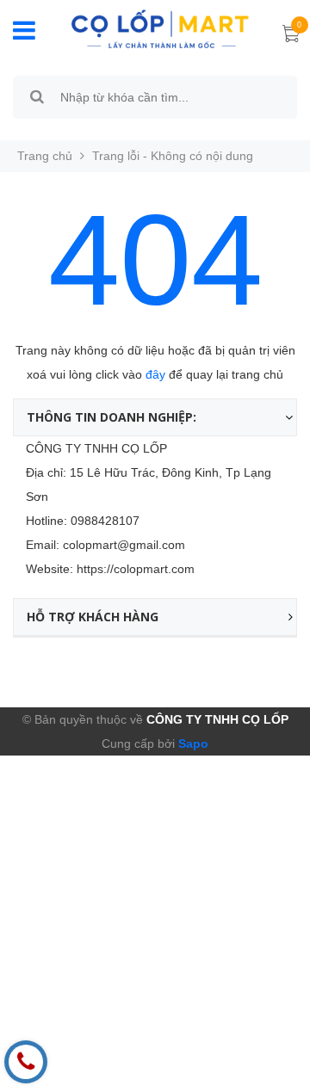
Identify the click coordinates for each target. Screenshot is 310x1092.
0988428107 (105, 520)
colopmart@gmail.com (124, 545)
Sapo (191, 743)
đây (155, 374)
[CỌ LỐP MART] (160, 27)
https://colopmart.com (136, 569)
